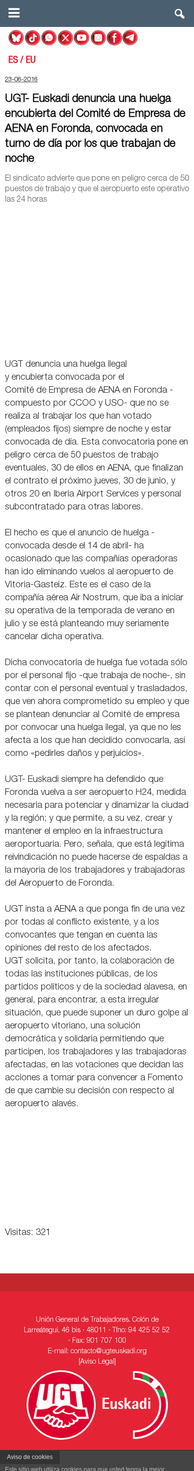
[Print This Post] (185, 341)
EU (31, 61)
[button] (180, 15)
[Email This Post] (132, 341)
